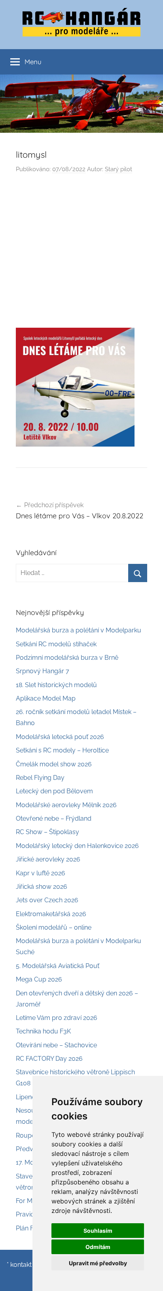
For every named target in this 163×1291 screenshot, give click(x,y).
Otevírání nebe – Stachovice (56, 1045)
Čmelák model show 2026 (54, 764)
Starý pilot (118, 169)
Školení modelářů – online (53, 927)
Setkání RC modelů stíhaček (56, 644)
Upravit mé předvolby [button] (98, 1263)
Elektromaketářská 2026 (51, 914)
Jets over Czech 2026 (47, 900)
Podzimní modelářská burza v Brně (67, 657)
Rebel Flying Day (40, 777)
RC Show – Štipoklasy (47, 832)
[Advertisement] (81, 253)
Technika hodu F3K (43, 1031)
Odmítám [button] (97, 1246)
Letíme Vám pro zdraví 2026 (56, 1018)
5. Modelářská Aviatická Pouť (57, 966)
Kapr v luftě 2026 (40, 873)
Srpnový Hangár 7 (42, 671)
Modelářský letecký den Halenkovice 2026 (77, 846)
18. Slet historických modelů (56, 685)
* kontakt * (21, 1264)
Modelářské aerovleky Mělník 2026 (66, 805)
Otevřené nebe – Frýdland (53, 818)
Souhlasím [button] (97, 1230)
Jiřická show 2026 (41, 886)
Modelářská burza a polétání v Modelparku (78, 630)
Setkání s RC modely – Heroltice (62, 750)
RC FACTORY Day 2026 (49, 1058)
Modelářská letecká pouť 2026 (60, 737)
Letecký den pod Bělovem (54, 791)
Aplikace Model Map (46, 698)
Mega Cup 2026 (39, 979)
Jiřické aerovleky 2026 (48, 859)
